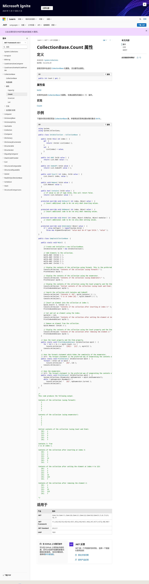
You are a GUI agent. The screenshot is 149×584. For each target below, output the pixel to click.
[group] (74, 313)
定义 (124, 44)
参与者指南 (49, 554)
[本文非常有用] (137, 57)
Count (39, 106)
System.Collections (51, 60)
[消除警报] (144, 4)
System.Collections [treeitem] (11, 52)
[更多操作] (110, 40)
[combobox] (15, 42)
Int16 (98, 118)
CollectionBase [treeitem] (11, 78)
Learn (39, 40)
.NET (46, 40)
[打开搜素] (140, 19)
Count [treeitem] (10, 94)
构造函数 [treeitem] (9, 82)
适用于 (125, 50)
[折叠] (27, 38)
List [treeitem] (9, 102)
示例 (124, 47)
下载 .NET (141, 25)
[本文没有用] (140, 57)
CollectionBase (57, 68)
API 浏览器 (54, 40)
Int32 (39, 90)
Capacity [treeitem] (11, 90)
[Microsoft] (4, 19)
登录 (144, 19)
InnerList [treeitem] (11, 98)
